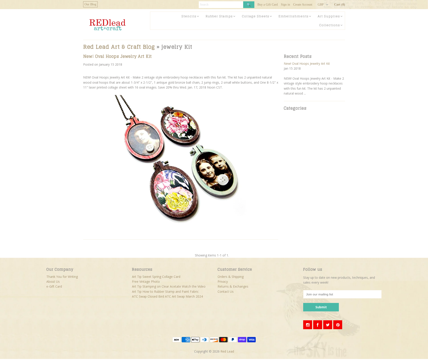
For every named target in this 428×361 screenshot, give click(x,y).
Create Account (302, 4)
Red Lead (227, 351)
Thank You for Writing (62, 276)
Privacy (223, 281)
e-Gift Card (54, 286)
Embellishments (293, 16)
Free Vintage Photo (146, 281)
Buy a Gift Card (267, 4)
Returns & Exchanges (233, 286)
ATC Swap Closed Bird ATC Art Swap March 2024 (167, 296)
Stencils (188, 16)
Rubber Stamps (219, 16)
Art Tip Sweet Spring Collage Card (156, 276)
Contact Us (226, 291)
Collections (329, 25)
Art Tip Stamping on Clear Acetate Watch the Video (169, 286)
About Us (53, 281)
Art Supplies (329, 16)
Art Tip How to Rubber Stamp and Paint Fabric (165, 291)
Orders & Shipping (231, 276)
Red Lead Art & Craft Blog (119, 47)
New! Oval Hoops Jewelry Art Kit (117, 56)
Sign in (285, 4)
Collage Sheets (255, 16)
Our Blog (90, 4)
